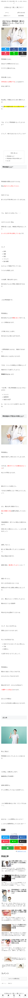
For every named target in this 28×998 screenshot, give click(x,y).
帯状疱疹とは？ (11, 156)
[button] (22, 53)
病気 (4, 829)
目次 (12, 153)
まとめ (8, 160)
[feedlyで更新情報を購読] (7, 848)
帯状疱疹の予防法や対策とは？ (14, 158)
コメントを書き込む (14, 978)
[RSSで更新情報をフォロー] (20, 848)
